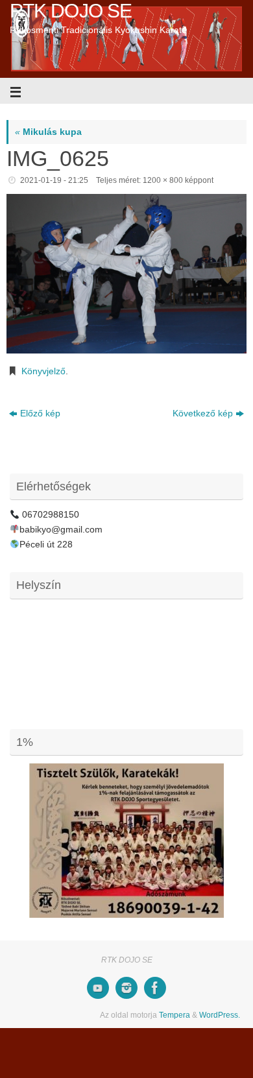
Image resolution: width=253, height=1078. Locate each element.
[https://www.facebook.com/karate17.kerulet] (155, 988)
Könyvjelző (43, 371)
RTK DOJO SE (71, 10)
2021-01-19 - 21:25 (54, 180)
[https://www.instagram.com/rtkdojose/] (126, 988)
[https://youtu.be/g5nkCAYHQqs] (98, 988)
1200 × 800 (163, 180)
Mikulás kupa (48, 132)
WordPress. (219, 1015)
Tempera (174, 1015)
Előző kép (40, 413)
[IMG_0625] (126, 274)
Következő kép (203, 413)
